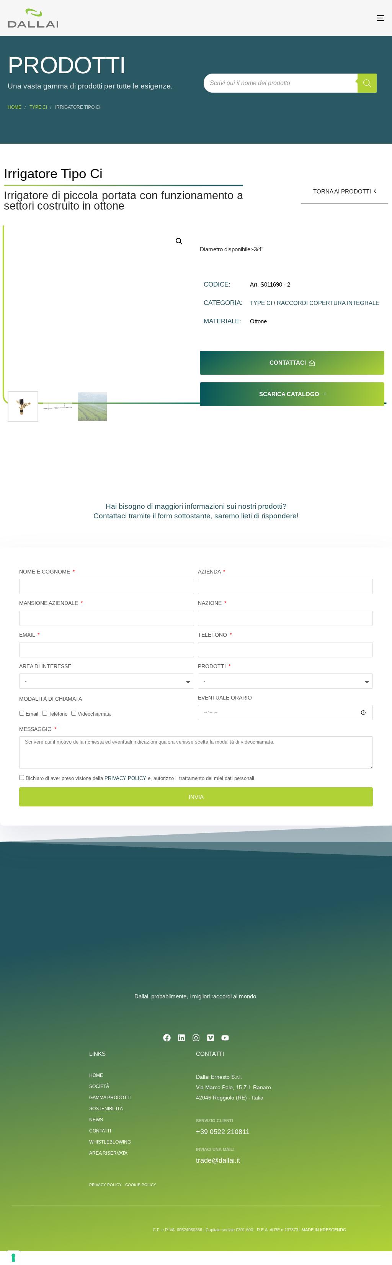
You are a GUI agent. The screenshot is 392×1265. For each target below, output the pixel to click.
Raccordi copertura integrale (328, 303)
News (96, 1119)
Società (99, 1086)
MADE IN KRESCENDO (324, 1229)
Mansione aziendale (49, 603)
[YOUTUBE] (225, 1037)
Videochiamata (94, 714)
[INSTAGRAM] (196, 1037)
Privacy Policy (125, 778)
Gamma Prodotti (110, 1097)
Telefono (213, 635)
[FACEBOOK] (167, 1037)
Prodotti (212, 666)
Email (27, 635)
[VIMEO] (210, 1037)
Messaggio (36, 729)
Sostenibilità (106, 1108)
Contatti (100, 1131)
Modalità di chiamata (50, 699)
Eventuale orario (225, 698)
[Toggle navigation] (321, 18)
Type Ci (38, 107)
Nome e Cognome (45, 572)
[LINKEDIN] (181, 1037)
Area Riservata (108, 1153)
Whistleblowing (110, 1142)
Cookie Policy (140, 1185)
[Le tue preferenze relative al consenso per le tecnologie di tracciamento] (13, 1257)
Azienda (210, 572)
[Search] (367, 83)
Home (14, 107)
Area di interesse (45, 666)
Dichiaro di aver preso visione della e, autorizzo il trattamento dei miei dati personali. (141, 778)
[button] (179, 241)
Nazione (210, 603)
